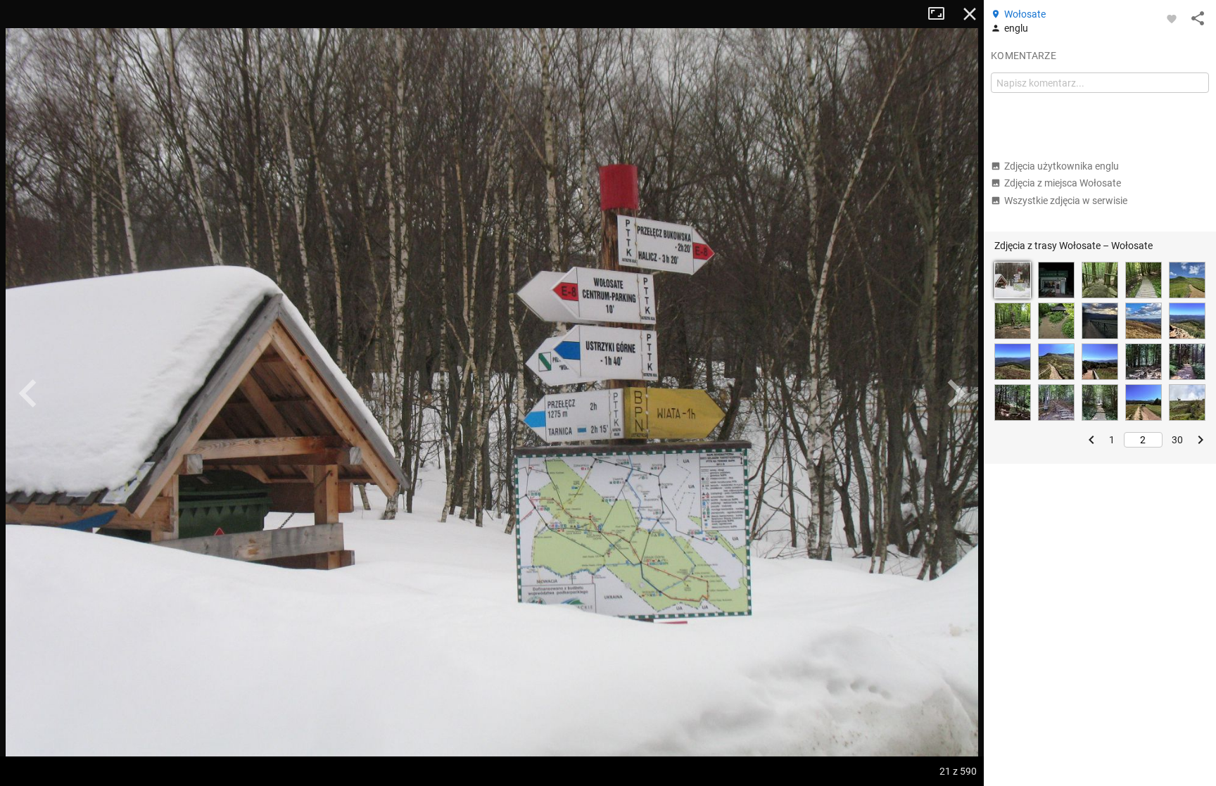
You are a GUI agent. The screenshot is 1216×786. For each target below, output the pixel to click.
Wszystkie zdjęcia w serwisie (1065, 200)
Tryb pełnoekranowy (941, 14)
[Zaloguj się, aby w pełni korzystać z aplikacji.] (1171, 18)
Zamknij (970, 14)
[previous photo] (28, 393)
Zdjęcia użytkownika (1061, 166)
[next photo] (955, 393)
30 (1177, 439)
